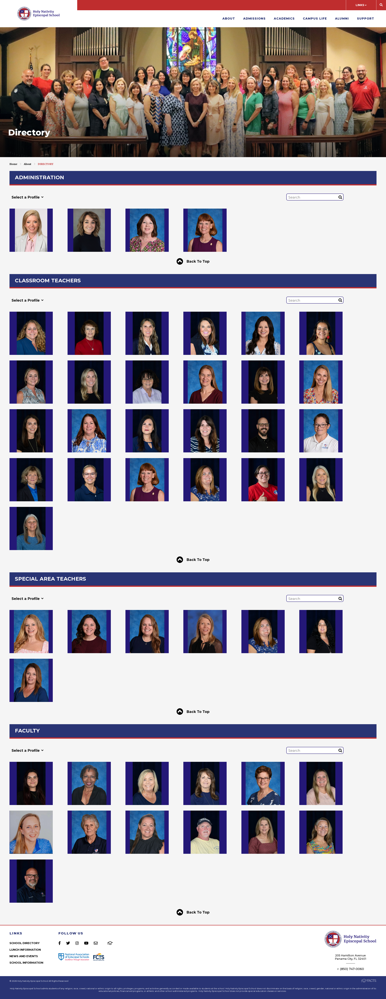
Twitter (68, 943)
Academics (284, 18)
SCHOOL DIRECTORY (24, 943)
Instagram (77, 943)
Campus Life (315, 18)
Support (365, 18)
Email (95, 943)
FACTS (110, 943)
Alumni (342, 18)
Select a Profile (26, 197)
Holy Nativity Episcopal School (38, 13)
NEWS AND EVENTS (23, 956)
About (228, 18)
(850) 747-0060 (352, 969)
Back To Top (197, 261)
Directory (45, 164)
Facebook (59, 943)
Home (13, 164)
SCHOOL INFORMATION (26, 962)
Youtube (86, 943)
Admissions (254, 18)
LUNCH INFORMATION (25, 949)
